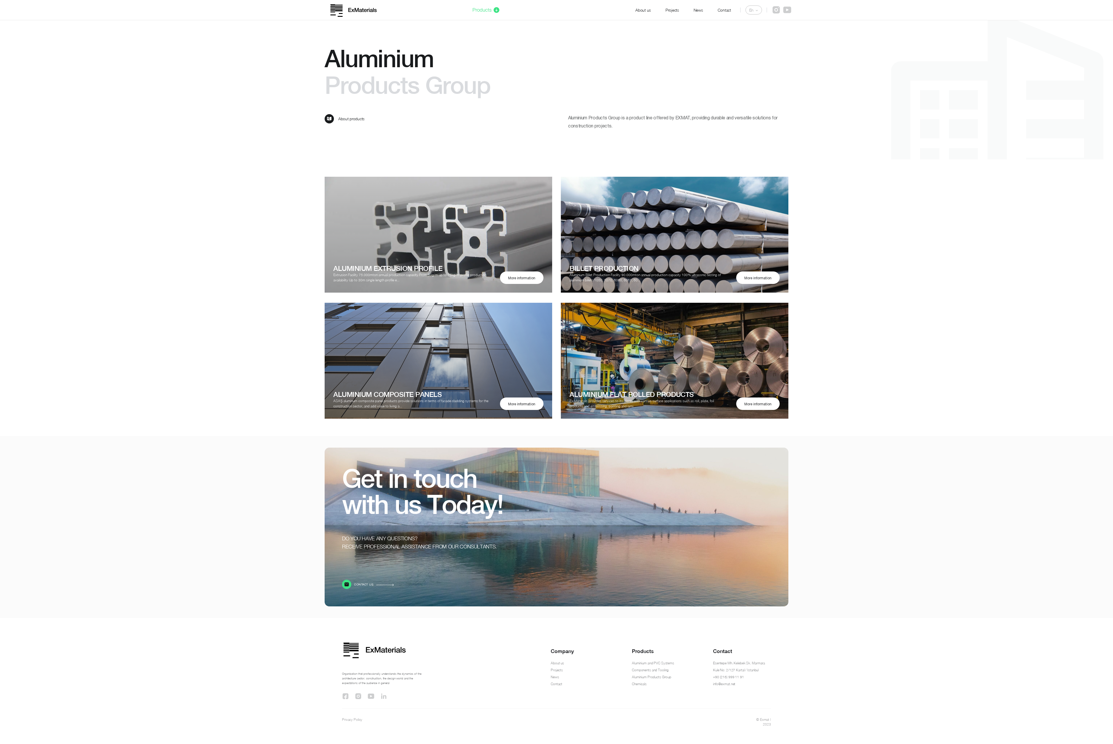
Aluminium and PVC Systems (653, 663)
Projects (672, 10)
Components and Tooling (650, 670)
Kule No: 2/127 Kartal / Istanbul (736, 670)
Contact (724, 10)
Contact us (363, 584)
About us (643, 10)
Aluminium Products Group (651, 677)
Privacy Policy (352, 719)
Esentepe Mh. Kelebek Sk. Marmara (739, 663)
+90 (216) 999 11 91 (728, 677)
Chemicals (639, 684)
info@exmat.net (724, 684)
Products (482, 10)
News (698, 10)
